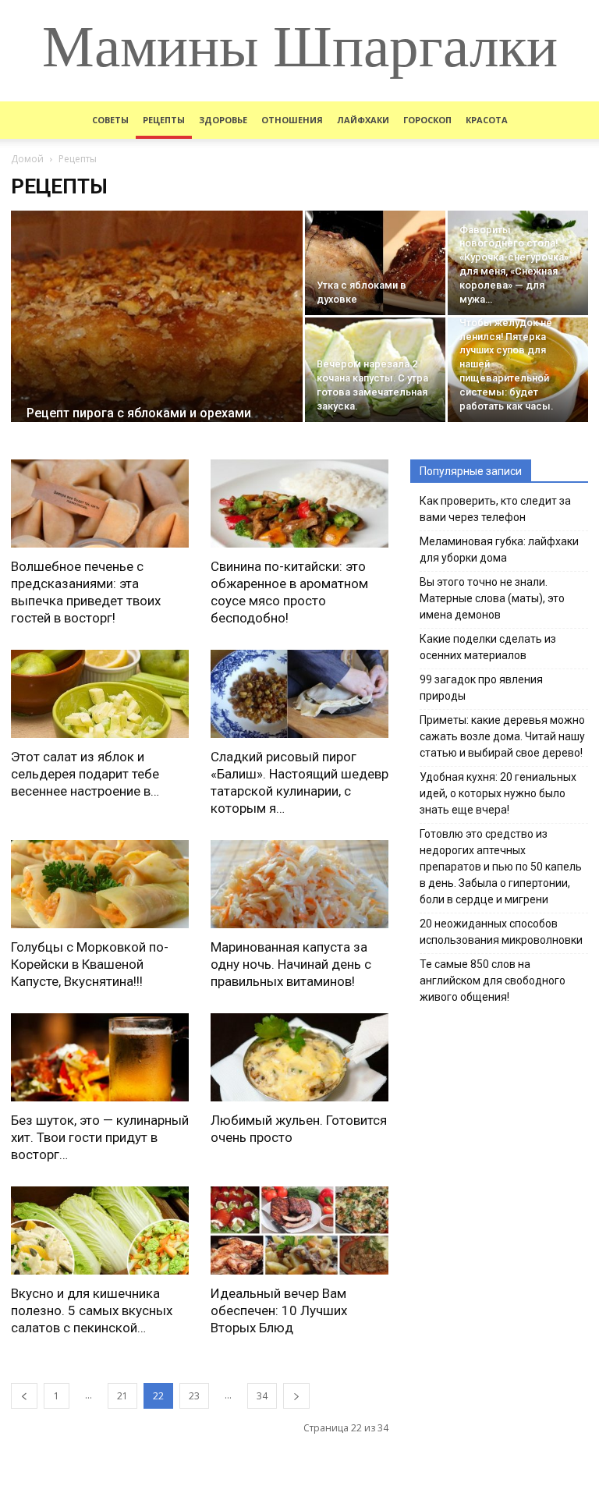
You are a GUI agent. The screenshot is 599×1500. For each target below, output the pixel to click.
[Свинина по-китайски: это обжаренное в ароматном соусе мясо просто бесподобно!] (299, 503)
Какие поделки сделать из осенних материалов (488, 647)
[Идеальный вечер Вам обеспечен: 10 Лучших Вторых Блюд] (299, 1230)
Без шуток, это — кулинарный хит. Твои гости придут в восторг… (100, 1137)
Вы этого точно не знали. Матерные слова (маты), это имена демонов (492, 598)
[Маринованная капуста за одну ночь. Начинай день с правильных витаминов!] (299, 884)
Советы (110, 120)
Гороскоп (427, 120)
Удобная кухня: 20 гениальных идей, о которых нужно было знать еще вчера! (498, 793)
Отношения (292, 120)
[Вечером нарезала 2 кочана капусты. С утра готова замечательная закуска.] (375, 369)
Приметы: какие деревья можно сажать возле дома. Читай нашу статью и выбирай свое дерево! (502, 736)
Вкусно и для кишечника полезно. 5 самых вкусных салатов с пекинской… (91, 1310)
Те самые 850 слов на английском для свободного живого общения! (492, 980)
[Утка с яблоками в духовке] (375, 263)
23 (194, 1395)
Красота (487, 120)
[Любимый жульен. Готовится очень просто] (299, 1057)
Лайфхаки (363, 120)
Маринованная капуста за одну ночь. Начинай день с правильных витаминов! (291, 964)
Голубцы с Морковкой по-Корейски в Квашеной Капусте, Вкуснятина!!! (89, 964)
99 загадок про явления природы (481, 687)
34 (262, 1395)
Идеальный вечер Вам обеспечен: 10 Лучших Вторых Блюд (279, 1310)
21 (122, 1395)
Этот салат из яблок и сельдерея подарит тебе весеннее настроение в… (85, 774)
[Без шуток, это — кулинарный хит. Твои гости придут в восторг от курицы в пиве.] (100, 1057)
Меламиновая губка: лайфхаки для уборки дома (499, 549)
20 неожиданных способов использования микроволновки (501, 931)
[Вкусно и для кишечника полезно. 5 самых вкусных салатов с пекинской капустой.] (100, 1230)
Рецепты (164, 120)
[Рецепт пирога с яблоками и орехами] (157, 331)
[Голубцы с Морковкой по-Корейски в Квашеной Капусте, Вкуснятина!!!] (100, 884)
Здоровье (223, 120)
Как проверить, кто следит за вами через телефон (495, 509)
